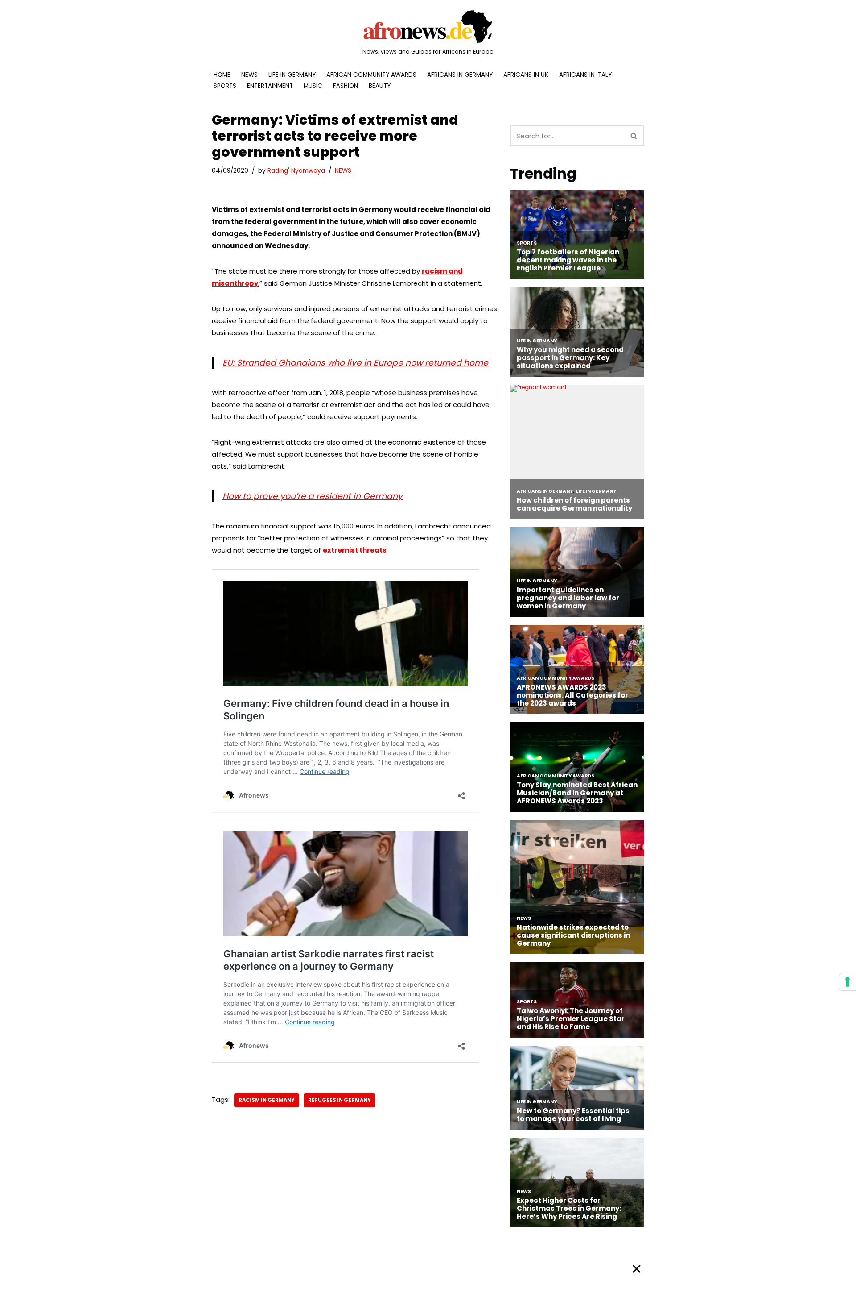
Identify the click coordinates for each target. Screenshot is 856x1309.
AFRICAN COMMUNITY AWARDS (371, 75)
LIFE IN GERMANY (292, 75)
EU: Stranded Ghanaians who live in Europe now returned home (355, 363)
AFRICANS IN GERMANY (460, 75)
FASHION (345, 86)
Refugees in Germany (339, 1100)
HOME (222, 75)
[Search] (634, 135)
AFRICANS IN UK (525, 75)
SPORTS (225, 86)
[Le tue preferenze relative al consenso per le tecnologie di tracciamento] (847, 981)
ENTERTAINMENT (270, 86)
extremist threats (355, 550)
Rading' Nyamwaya (296, 170)
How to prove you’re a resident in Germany (312, 496)
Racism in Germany (267, 1100)
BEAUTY (380, 86)
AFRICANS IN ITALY (585, 75)
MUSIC (313, 86)
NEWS (249, 75)
